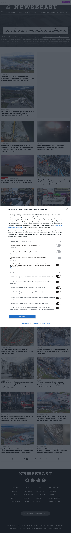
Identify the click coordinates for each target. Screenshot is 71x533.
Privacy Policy (46, 323)
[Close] (67, 209)
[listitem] (35, 241)
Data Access (35, 323)
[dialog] (35, 266)
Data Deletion (25, 323)
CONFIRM (22, 317)
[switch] (58, 245)
